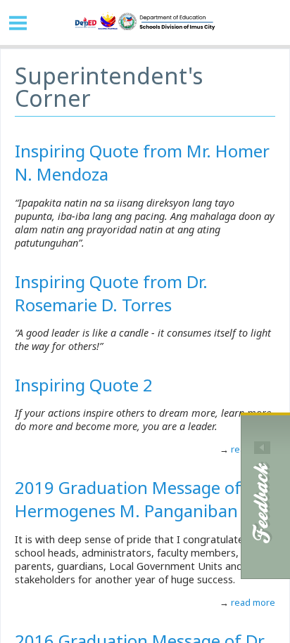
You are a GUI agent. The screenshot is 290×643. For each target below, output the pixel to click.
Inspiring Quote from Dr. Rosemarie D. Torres (111, 293)
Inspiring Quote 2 (84, 384)
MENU (18, 22)
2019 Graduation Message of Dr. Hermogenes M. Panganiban (141, 499)
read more (252, 602)
